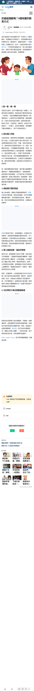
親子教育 (4, 13)
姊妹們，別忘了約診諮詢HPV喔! (26, 471)
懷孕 (30, 236)
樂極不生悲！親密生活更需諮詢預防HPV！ (5, 471)
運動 (18, 284)
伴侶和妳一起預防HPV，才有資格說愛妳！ (16, 471)
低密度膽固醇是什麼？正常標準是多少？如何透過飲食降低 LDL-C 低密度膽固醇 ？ (27, 460)
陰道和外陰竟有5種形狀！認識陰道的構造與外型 (27, 482)
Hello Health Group (8, 337)
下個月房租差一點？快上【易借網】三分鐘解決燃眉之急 (17, 482)
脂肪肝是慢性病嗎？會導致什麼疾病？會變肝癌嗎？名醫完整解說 (5, 482)
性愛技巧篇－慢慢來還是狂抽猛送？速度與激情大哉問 (16, 460)
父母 (27, 37)
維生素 (14, 328)
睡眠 (27, 273)
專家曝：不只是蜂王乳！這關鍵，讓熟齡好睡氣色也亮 (5, 460)
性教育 (4, 233)
